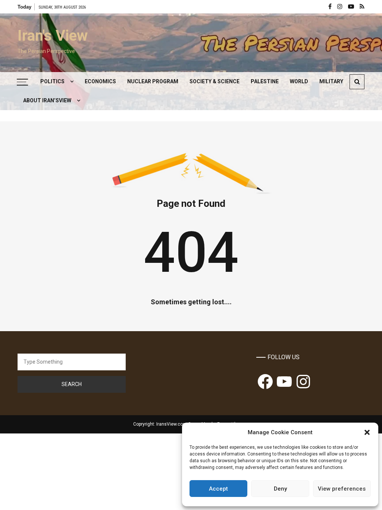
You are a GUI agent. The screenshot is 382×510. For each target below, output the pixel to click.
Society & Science (214, 81)
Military (331, 81)
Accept (218, 488)
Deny (280, 488)
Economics (100, 81)
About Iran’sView (47, 100)
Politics (52, 81)
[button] (367, 432)
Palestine (265, 81)
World (299, 81)
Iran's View (53, 35)
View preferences (342, 488)
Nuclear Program (152, 81)
